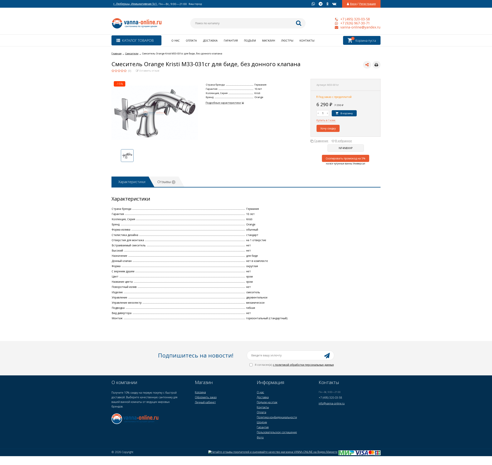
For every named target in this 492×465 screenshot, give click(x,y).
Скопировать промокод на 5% (345, 158)
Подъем (250, 40)
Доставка (210, 40)
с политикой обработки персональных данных (303, 365)
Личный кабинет (205, 402)
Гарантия (231, 40)
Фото (260, 437)
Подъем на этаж (267, 402)
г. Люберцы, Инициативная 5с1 (135, 3)
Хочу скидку (328, 128)
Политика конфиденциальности (277, 417)
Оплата (191, 40)
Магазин (268, 40)
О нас (175, 40)
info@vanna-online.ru (332, 403)
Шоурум (262, 422)
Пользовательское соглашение (277, 432)
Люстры (287, 40)
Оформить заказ (206, 397)
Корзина (200, 392)
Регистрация (367, 3)
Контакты (306, 40)
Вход (353, 3)
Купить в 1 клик (326, 120)
